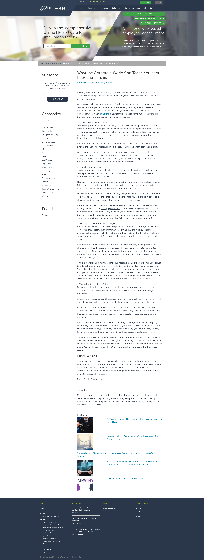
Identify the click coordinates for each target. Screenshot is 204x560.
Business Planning (49, 124)
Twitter (138, 511)
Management (47, 167)
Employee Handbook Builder (52, 525)
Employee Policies (49, 146)
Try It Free (146, 2)
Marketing (46, 171)
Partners (42, 513)
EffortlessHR (55, 7)
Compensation (47, 127)
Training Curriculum (49, 538)
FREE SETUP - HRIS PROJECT (148, 18)
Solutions (43, 519)
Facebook (138, 514)
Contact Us (111, 508)
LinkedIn (138, 508)
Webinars (45, 196)
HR (43, 149)
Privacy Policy (77, 557)
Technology (46, 185)
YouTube (138, 516)
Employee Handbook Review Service (143, 14)
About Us (43, 547)
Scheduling (46, 182)
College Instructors (46, 536)
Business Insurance (151, 23)
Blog (44, 552)
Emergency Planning (50, 135)
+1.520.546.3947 (93, 1)
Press (44, 174)
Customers (43, 511)
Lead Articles (47, 160)
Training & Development (51, 189)
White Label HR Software (51, 516)
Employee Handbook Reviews (53, 527)
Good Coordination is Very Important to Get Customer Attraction (86, 530)
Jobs (44, 153)
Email (103, 1)
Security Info (47, 550)
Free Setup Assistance (50, 522)
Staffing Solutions (49, 533)
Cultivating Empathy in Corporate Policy (126, 478)
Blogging (45, 120)
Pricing (42, 508)
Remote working (48, 178)
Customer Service (49, 131)
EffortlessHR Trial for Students (53, 541)
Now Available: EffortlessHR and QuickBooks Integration (84, 509)
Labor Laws (46, 156)
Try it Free (79, 46)
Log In (158, 2)
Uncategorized (47, 193)
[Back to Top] (196, 552)
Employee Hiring (48, 138)
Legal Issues (46, 164)
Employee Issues (48, 142)
